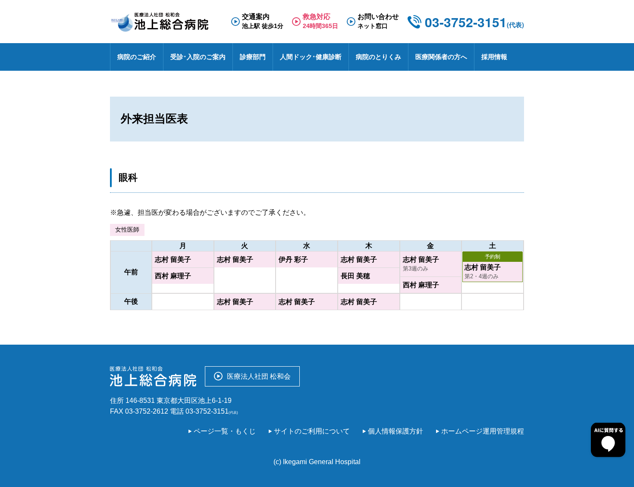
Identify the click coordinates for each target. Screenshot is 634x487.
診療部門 (253, 56)
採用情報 (494, 56)
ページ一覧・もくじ (225, 431)
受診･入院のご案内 (198, 56)
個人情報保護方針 (395, 431)
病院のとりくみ (378, 56)
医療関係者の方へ (441, 56)
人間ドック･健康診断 (311, 56)
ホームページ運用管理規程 (482, 431)
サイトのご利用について (312, 431)
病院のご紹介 (136, 56)
